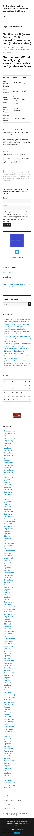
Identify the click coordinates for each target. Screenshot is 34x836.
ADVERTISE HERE (9, 272)
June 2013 (7, 709)
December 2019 (9, 519)
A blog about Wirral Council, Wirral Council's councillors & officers (15, 8)
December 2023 (9, 438)
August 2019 (8, 529)
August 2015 (8, 646)
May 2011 (7, 770)
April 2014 (7, 685)
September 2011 (9, 761)
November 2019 (9, 521)
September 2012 (10, 731)
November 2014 (9, 668)
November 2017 (9, 580)
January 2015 (8, 663)
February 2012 (9, 748)
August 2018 (8, 558)
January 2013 (8, 722)
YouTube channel (9, 809)
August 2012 (8, 734)
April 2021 (7, 487)
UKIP (27, 173)
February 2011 (9, 778)
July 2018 (7, 560)
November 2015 (9, 638)
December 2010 (9, 783)
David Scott (13, 176)
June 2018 (7, 563)
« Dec (8, 403)
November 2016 (9, 609)
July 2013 (7, 707)
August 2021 (8, 477)
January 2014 (8, 692)
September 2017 (9, 585)
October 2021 (8, 472)
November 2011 (9, 756)
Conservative (6, 176)
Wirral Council (7, 174)
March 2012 (8, 746)
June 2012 (7, 739)
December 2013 (9, 695)
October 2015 (8, 641)
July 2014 (7, 678)
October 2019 (9, 524)
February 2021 (9, 492)
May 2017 (7, 595)
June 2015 (7, 651)
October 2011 (8, 758)
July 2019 (7, 531)
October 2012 (8, 729)
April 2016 (7, 626)
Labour (18, 173)
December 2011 (9, 753)
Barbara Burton (26, 174)
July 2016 (7, 619)
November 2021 (9, 470)
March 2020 (8, 511)
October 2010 (8, 788)
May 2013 (7, 712)
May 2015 (7, 653)
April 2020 (8, 509)
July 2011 (7, 766)
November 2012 (9, 726)
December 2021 (9, 467)
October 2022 (9, 455)
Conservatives (24, 171)
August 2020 (8, 499)
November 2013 (9, 697)
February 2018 (9, 573)
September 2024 (10, 433)
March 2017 (8, 599)
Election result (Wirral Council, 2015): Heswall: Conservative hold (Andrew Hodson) (17, 39)
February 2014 (9, 690)
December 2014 (9, 665)
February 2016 (9, 631)
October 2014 (8, 670)
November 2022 (9, 453)
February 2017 (9, 602)
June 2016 (7, 621)
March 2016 (8, 629)
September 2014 (10, 673)
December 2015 (9, 636)
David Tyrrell (21, 176)
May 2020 (7, 507)
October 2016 (9, 612)
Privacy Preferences (17, 829)
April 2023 (7, 448)
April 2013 (7, 714)
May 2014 (7, 682)
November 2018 (9, 551)
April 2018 (7, 568)
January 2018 (8, 575)
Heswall (8, 178)
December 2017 (9, 577)
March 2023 (8, 450)
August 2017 (8, 587)
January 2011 (8, 780)
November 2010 (9, 785)
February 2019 (9, 543)
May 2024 (7, 436)
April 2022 (8, 460)
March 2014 (8, 687)
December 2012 (9, 724)
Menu (5, 16)
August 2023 (8, 441)
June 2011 (7, 768)
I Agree (17, 833)
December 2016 (9, 607)
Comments (7, 804)
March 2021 (8, 489)
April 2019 (7, 538)
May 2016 (7, 624)
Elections (5, 173)
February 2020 (9, 514)
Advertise (6, 796)
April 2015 (7, 656)
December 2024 (9, 431)
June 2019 (7, 533)
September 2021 (10, 475)
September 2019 (10, 526)
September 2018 (10, 555)
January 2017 (8, 604)
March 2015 (8, 658)
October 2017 (8, 582)
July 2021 (7, 480)
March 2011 (8, 775)
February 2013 (9, 719)
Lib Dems (23, 173)
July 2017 (7, 590)
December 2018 (9, 548)
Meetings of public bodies (12, 800)
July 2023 (7, 443)
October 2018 (8, 553)
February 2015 (9, 660)
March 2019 (8, 541)
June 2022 (7, 458)
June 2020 (7, 504)
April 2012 (7, 744)
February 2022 (9, 463)
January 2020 (9, 516)
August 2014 (8, 675)
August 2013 (8, 704)
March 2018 (8, 570)
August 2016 (8, 617)
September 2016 (10, 614)
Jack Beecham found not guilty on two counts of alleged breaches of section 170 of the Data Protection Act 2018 (17, 363)
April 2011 (7, 773)
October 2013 (8, 700)
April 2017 (7, 597)
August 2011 (8, 763)
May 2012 (7, 741)
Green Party (11, 173)
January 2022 (9, 465)
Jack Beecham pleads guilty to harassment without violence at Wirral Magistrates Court (17, 356)
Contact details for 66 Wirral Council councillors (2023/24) (15, 814)
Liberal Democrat (21, 178)
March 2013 (8, 717)
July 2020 (7, 502)
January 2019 (8, 546)
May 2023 (7, 445)
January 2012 (8, 751)
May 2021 (7, 485)
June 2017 (7, 592)
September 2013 (9, 702)
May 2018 (7, 565)
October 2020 (9, 497)
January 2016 (8, 634)
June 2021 (7, 482)
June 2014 (7, 680)
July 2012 (7, 736)
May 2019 (7, 536)
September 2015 (10, 643)
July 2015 (7, 648)
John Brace (8, 171)
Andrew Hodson (16, 174)
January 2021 (8, 494)
